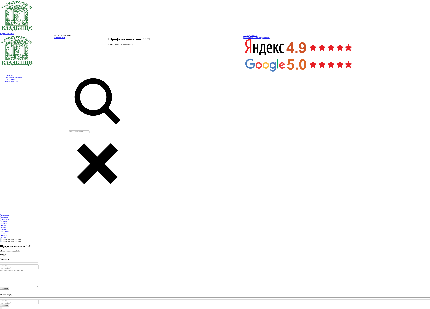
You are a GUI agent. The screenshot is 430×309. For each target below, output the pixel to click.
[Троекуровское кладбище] (17, 66)
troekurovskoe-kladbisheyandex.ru (256, 38)
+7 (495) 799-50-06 (7, 34)
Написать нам (59, 38)
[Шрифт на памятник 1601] (17, 32)
